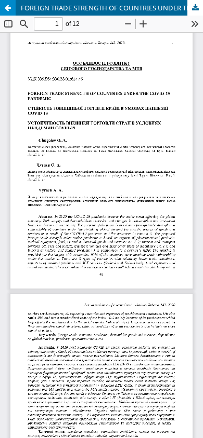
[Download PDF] (195, 8)
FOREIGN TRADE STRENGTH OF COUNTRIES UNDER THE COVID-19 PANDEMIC (112, 7)
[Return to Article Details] (8, 8)
